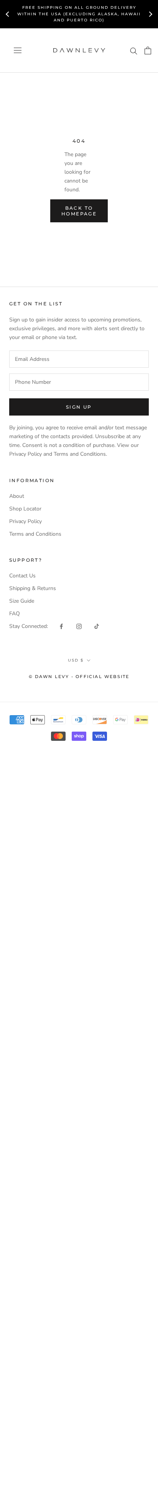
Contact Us (22, 575)
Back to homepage (79, 211)
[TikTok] (96, 626)
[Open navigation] (17, 50)
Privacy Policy (25, 521)
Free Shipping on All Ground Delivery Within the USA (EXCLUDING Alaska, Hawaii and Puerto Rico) (79, 14)
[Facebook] (61, 626)
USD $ (76, 660)
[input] (79, 359)
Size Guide (21, 601)
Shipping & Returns (32, 588)
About (16, 496)
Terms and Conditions (35, 534)
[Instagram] (79, 626)
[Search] (134, 50)
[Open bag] (148, 50)
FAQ (14, 613)
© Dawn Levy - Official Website (79, 676)
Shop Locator (25, 508)
